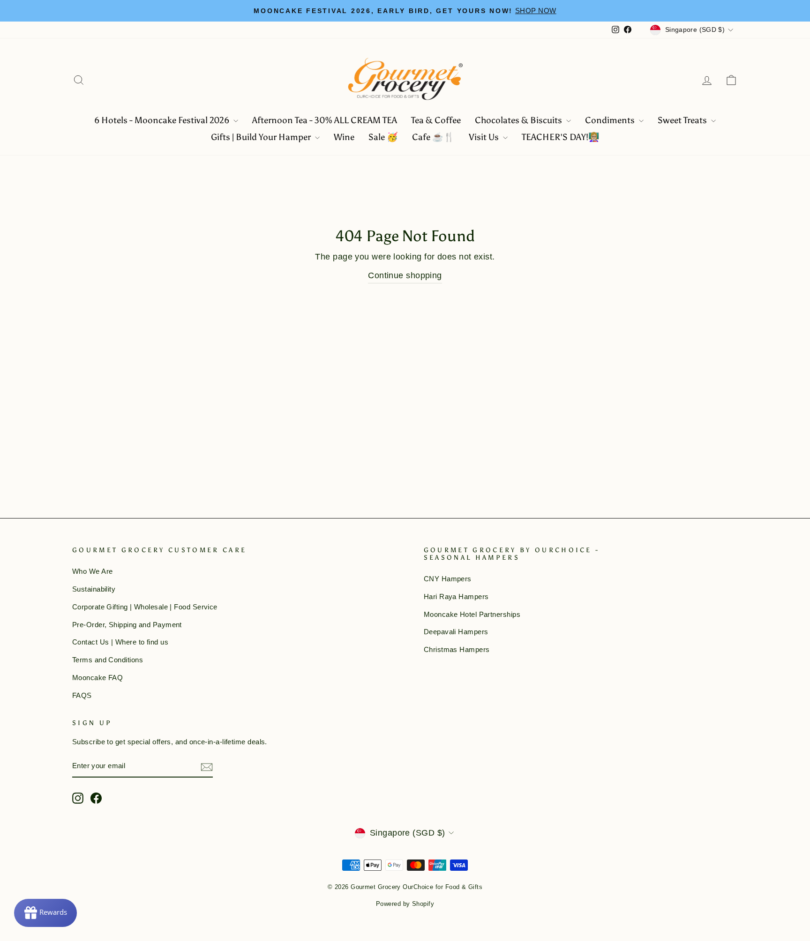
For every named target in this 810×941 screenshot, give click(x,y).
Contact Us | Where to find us (120, 642)
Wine (344, 137)
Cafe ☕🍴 (433, 137)
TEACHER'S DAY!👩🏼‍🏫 (561, 137)
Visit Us (485, 137)
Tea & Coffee (436, 120)
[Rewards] (45, 913)
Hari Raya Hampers (456, 596)
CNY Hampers (448, 579)
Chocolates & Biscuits (519, 120)
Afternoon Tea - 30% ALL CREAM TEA (324, 120)
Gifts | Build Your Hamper (262, 137)
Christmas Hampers (457, 649)
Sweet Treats (683, 120)
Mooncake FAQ (97, 678)
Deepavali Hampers (456, 632)
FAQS (82, 695)
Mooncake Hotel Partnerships (472, 614)
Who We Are (92, 571)
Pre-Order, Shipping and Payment (127, 625)
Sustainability (93, 589)
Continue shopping (405, 275)
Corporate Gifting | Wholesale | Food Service (145, 607)
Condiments (611, 120)
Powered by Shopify (405, 904)
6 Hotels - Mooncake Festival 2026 (162, 120)
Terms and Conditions (107, 660)
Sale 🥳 (383, 137)
